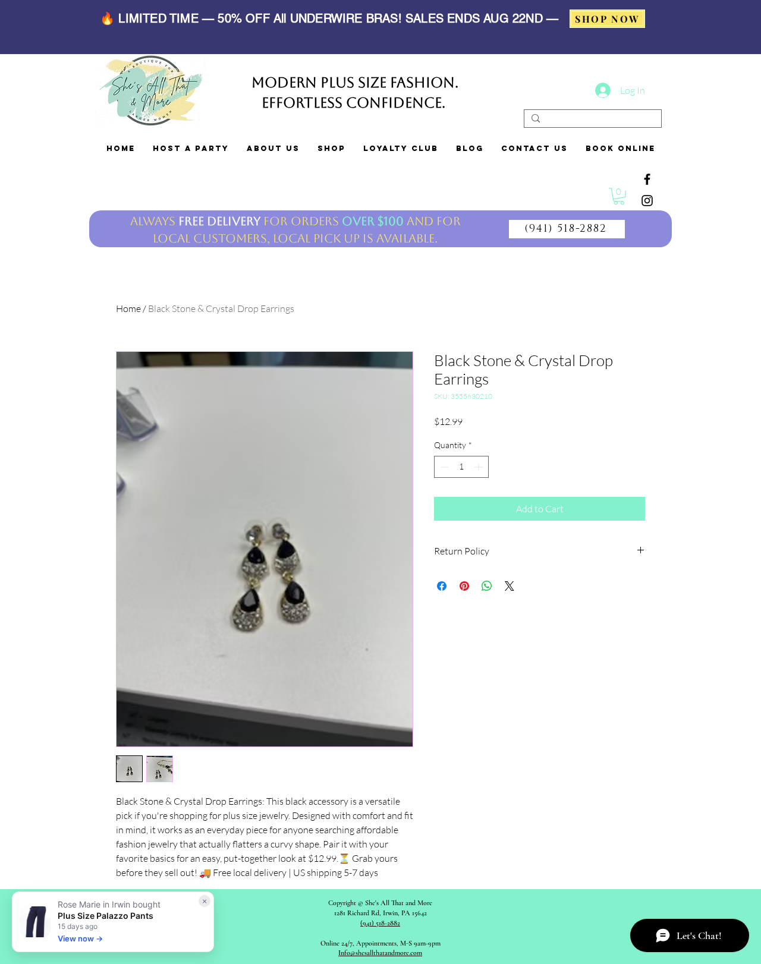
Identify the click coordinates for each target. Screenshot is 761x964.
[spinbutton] (461, 466)
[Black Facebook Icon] (647, 179)
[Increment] (479, 466)
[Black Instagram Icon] (647, 200)
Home (128, 308)
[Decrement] (443, 466)
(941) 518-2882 (380, 923)
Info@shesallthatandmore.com (380, 953)
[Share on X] (509, 586)
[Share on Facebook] (442, 586)
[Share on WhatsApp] (487, 586)
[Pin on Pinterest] (464, 586)
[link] (619, 196)
